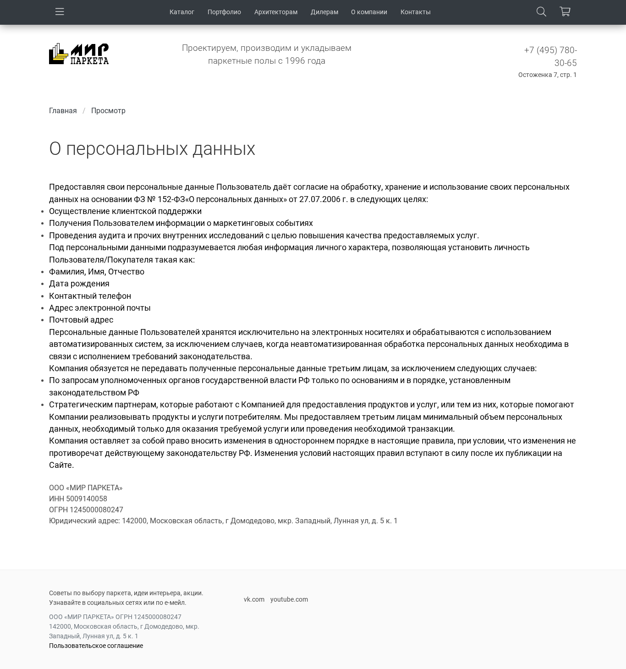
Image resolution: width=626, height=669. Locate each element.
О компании (369, 12)
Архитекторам (275, 12)
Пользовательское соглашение (96, 645)
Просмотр (108, 110)
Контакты (416, 12)
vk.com (254, 599)
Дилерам (324, 12)
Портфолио (224, 12)
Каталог (182, 12)
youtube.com (289, 599)
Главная (63, 110)
